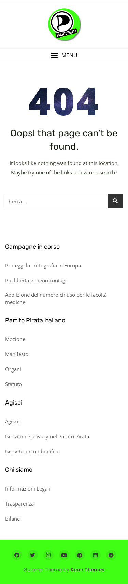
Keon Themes (87, 569)
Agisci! (12, 421)
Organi (13, 369)
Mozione (15, 339)
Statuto (13, 384)
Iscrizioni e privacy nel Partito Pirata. (47, 436)
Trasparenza (19, 503)
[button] (64, 55)
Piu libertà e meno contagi (36, 280)
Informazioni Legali (27, 488)
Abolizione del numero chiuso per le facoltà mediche (56, 298)
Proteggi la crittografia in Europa (43, 265)
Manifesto (16, 354)
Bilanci (13, 518)
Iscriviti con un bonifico (32, 451)
